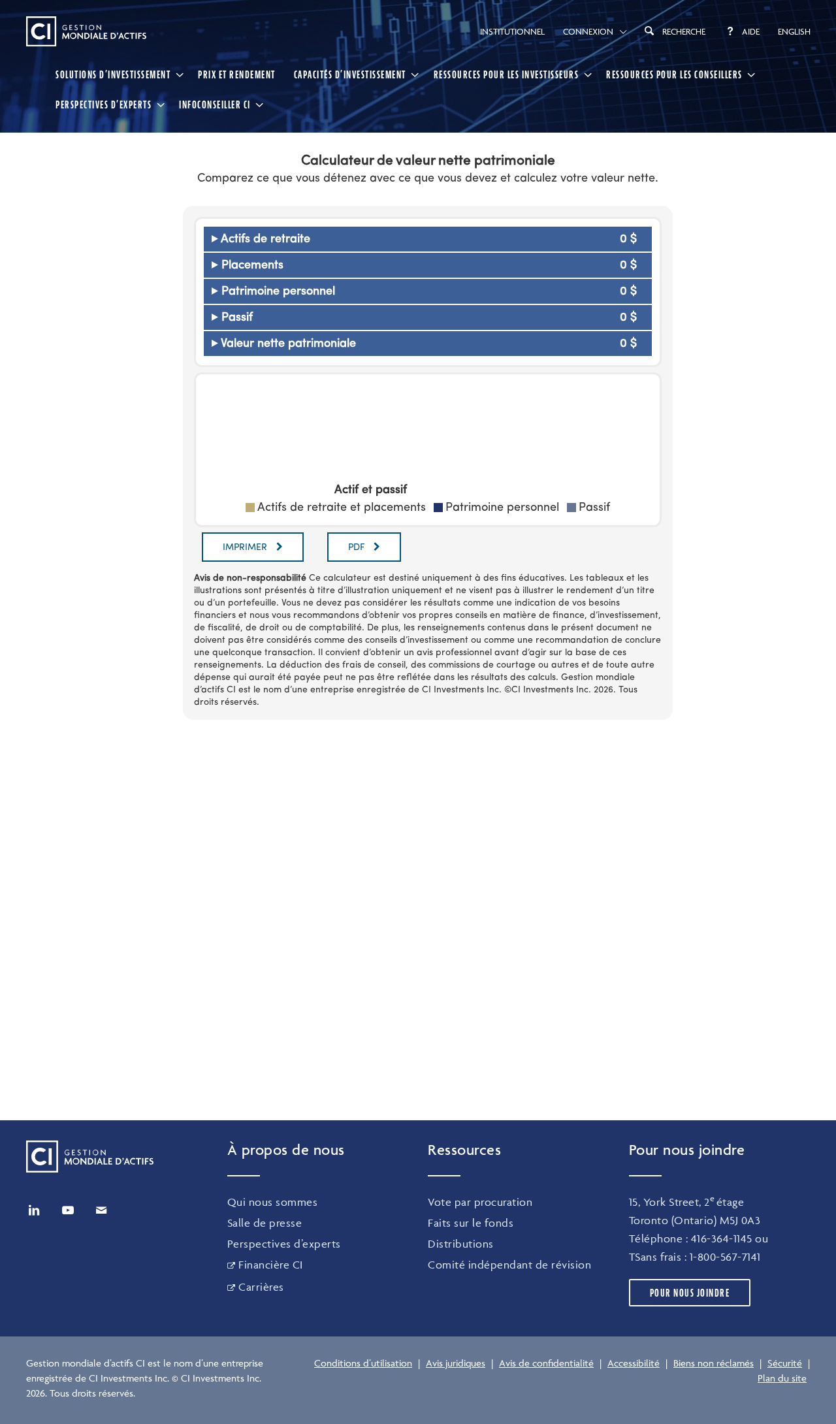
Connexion (588, 31)
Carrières (261, 1286)
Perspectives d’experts (284, 1243)
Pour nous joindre (690, 1293)
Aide (751, 31)
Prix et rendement (237, 74)
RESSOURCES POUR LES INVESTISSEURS (506, 74)
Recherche (683, 31)
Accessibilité (633, 1363)
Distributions (461, 1243)
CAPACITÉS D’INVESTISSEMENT (350, 74)
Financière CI (270, 1264)
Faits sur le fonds (470, 1222)
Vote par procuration (480, 1201)
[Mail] (101, 1210)
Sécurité (784, 1363)
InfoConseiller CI (215, 104)
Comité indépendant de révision (509, 1264)
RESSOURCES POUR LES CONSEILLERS (674, 74)
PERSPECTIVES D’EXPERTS (104, 104)
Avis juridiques (455, 1363)
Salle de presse (264, 1222)
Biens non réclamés (713, 1363)
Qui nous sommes (272, 1201)
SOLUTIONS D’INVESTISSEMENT (113, 74)
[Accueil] (86, 31)
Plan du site (782, 1378)
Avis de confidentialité (546, 1363)
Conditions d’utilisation (363, 1363)
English (794, 31)
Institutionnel (512, 31)
